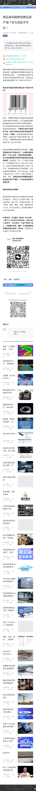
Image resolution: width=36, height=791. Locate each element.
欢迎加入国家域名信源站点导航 (15, 59)
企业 (19, 126)
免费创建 (7, 786)
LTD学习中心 (26, 788)
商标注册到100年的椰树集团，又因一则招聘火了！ (25, 294)
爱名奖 (15, 788)
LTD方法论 (18, 788)
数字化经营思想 (24, 788)
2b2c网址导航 (28, 788)
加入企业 (14, 786)
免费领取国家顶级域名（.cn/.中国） (16, 56)
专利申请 (14, 788)
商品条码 (16, 279)
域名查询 (20, 788)
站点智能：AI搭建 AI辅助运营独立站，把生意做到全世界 (19, 63)
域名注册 (11, 788)
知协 (21, 217)
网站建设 (19, 788)
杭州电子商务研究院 (9, 788)
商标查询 (22, 788)
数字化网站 (16, 788)
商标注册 (12, 788)
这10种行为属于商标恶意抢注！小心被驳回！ (11, 294)
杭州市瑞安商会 (7, 788)
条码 (10, 279)
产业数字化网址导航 (30, 788)
